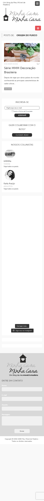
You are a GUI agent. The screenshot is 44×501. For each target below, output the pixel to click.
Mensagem (6, 415)
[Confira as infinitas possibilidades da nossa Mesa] (22, 209)
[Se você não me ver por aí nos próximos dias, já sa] (22, 271)
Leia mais (8, 89)
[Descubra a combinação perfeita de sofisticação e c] (22, 230)
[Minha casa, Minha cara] (22, 12)
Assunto (5, 405)
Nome (4, 386)
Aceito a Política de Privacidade (23, 111)
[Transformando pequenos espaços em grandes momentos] (22, 312)
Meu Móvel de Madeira (30, 439)
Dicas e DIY (10, 45)
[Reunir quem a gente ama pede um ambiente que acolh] (22, 250)
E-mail (4, 395)
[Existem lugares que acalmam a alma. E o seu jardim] (22, 292)
